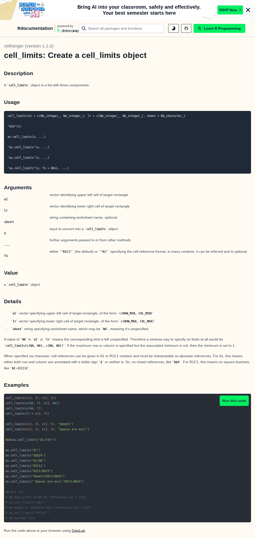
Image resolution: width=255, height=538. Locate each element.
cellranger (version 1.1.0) (29, 46)
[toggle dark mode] (173, 28)
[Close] (248, 10)
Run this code (234, 401)
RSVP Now (228, 10)
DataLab (78, 531)
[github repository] (186, 28)
